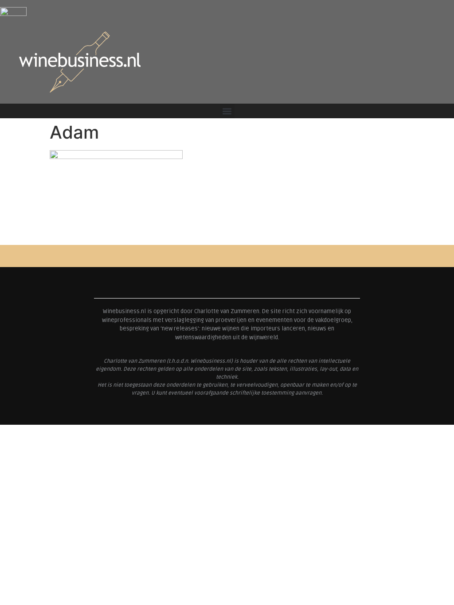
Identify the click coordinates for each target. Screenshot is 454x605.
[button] (227, 111)
